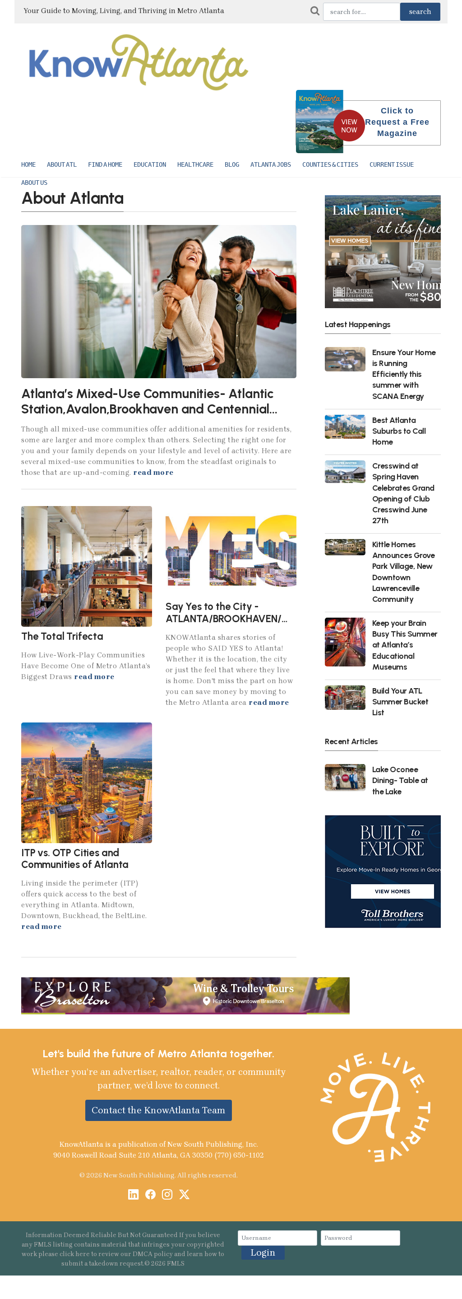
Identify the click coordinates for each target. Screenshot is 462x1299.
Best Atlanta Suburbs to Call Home (399, 430)
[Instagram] (167, 1195)
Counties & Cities (330, 164)
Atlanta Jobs (270, 164)
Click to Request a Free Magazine (397, 122)
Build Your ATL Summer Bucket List (400, 701)
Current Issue (392, 164)
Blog (232, 164)
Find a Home (105, 164)
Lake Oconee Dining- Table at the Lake (400, 780)
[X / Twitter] (184, 1195)
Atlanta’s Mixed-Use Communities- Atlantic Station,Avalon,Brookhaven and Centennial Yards (147, 409)
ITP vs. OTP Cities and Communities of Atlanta (75, 858)
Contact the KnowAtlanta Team (159, 1110)
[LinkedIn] (133, 1195)
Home (28, 164)
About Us (34, 182)
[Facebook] (150, 1195)
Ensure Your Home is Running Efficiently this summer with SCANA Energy (404, 374)
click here (75, 1254)
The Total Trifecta (62, 636)
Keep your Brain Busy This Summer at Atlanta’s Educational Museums (405, 644)
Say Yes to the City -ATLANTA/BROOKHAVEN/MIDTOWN (247, 612)
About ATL (62, 164)
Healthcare (195, 164)
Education (150, 164)
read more (153, 472)
